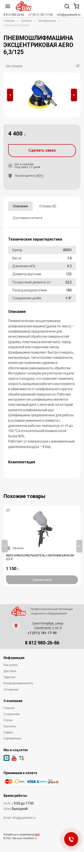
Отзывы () (47, 206)
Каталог (26, 20)
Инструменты (47, 20)
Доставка (10, 671)
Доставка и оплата (27, 218)
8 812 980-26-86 (14, 14)
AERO (39, 175)
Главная (9, 20)
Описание (20, 206)
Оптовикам (11, 689)
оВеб (36, 834)
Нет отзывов (14, 66)
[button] (10, 95)
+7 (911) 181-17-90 (40, 14)
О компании (12, 714)
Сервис (8, 732)
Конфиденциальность (18, 683)
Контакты (10, 726)
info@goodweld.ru (68, 14)
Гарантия (9, 677)
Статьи (8, 720)
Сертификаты (12, 738)
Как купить (11, 665)
